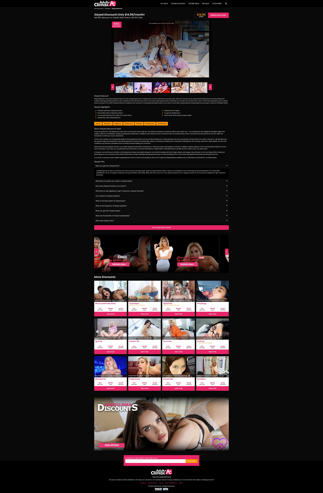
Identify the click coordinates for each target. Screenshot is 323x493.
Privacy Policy (152, 483)
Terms (161, 483)
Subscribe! (191, 461)
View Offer (110, 314)
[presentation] (112, 87)
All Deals (164, 3)
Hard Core (150, 124)
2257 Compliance (171, 483)
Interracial (162, 124)
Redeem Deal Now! (218, 15)
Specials (205, 3)
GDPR (181, 483)
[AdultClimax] (105, 3)
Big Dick (108, 124)
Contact (143, 483)
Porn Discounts (98, 8)
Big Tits (118, 124)
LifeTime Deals (193, 3)
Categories (217, 3)
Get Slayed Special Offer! (161, 228)
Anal (98, 124)
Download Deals (178, 3)
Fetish (139, 124)
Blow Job (129, 124)
